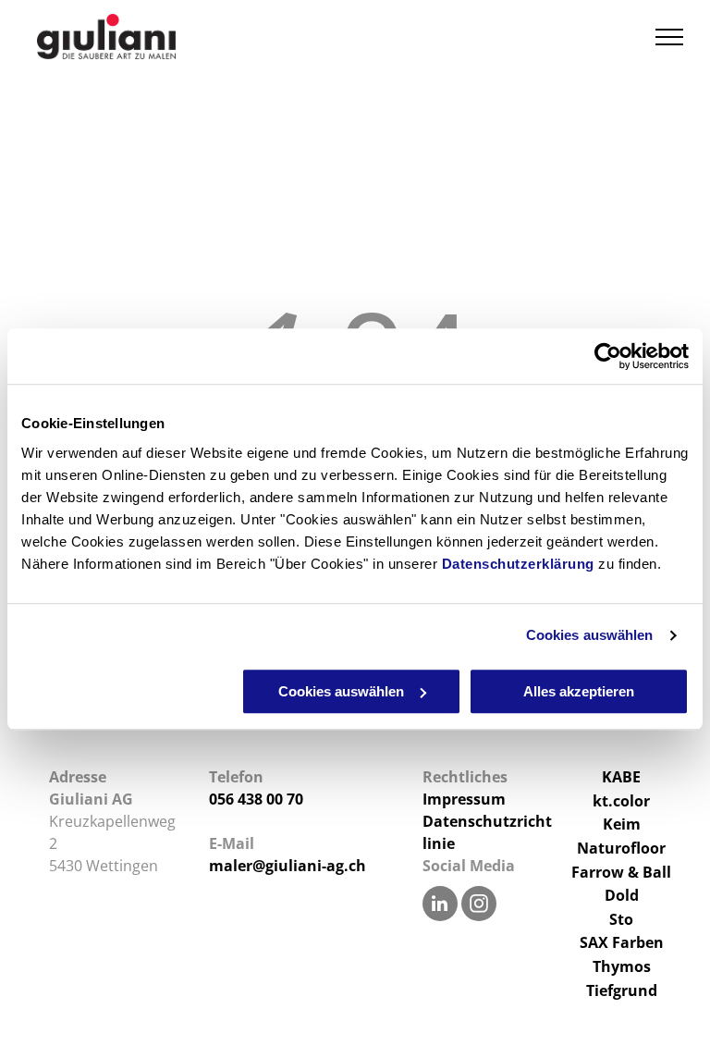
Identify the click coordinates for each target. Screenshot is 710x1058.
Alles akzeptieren (578, 691)
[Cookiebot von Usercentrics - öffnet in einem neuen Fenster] (608, 356)
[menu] (669, 37)
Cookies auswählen (590, 635)
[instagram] (478, 906)
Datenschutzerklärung (518, 564)
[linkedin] (440, 906)
